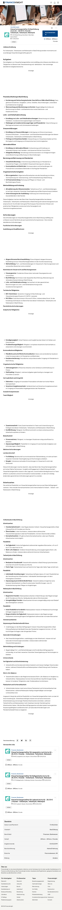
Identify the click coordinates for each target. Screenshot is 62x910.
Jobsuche (19, 883)
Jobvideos (4, 894)
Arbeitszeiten (20, 900)
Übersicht (3, 881)
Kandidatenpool (5, 889)
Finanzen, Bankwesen (17, 750)
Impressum (51, 897)
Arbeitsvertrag (20, 894)
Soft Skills (35, 889)
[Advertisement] (31, 83)
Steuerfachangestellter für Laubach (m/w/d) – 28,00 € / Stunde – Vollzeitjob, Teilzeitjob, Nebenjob (32, 800)
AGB (49, 894)
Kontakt (50, 900)
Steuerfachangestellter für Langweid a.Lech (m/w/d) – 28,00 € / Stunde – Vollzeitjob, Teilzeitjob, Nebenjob (32, 753)
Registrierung (51, 881)
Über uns (50, 883)
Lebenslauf (20, 889)
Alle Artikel (35, 900)
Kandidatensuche (5, 883)
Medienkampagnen (6, 900)
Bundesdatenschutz (53, 891)
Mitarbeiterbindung (37, 894)
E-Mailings (4, 897)
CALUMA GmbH (14, 27)
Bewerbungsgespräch (38, 881)
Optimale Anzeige (37, 883)
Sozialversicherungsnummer (39, 897)
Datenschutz (51, 889)
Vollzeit (14, 41)
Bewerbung (20, 891)
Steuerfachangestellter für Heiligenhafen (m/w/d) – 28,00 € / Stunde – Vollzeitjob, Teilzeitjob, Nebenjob (31, 777)
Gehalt (18, 897)
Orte (49, 886)
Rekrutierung (35, 886)
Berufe (18, 886)
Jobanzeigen (4, 886)
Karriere (34, 891)
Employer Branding (6, 891)
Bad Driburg (54, 829)
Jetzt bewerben (50, 32)
